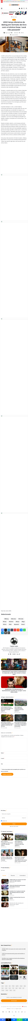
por (23, 988)
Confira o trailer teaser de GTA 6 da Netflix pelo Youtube (6, 859)
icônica (11, 621)
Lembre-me (4, 820)
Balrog (6, 618)
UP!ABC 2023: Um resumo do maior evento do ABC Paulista (18, 880)
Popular (4, 875)
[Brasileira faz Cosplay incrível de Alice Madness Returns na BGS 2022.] (5, 892)
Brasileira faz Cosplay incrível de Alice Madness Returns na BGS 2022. (17, 892)
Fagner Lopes (7, 32)
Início (13, 16)
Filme (13, 985)
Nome (2, 752)
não (11, 624)
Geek (16, 16)
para (16, 988)
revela (3, 990)
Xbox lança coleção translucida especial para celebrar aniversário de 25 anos (7, 724)
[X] (12, 654)
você (23, 624)
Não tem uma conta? (14, 826)
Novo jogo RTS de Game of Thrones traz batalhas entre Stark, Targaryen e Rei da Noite (21, 724)
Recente (13, 875)
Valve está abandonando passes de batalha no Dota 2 (17, 886)
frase (5, 621)
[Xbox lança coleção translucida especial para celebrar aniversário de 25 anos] (7, 717)
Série (11, 990)
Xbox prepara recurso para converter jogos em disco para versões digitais (7, 709)
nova (6, 988)
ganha (17, 985)
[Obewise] (14, 5)
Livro (5, 624)
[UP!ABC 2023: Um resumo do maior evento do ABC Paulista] (5, 881)
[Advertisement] (14, 159)
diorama (14, 618)
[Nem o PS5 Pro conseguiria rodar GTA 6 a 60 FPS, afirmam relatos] (7, 836)
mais (2, 988)
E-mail (2, 758)
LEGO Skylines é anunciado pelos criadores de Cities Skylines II (19, 709)
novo (10, 988)
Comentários (23, 875)
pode (20, 988)
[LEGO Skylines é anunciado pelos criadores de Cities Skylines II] (21, 702)
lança (17, 621)
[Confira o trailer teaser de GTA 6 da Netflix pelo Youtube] (7, 852)
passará (17, 624)
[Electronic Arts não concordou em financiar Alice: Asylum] (5, 904)
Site (2, 763)
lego (23, 621)
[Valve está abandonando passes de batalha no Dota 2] (5, 887)
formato (21, 618)
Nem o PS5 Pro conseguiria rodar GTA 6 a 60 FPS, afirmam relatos (7, 843)
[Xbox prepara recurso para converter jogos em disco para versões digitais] (7, 702)
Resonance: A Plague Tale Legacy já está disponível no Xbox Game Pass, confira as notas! (21, 859)
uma (14, 990)
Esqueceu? (24, 817)
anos (2, 985)
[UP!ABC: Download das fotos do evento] (5, 899)
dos (9, 985)
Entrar (14, 823)
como (6, 985)
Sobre (7, 990)
